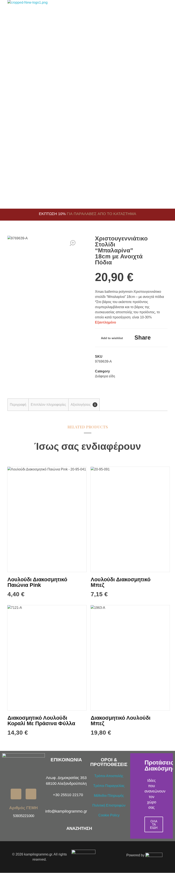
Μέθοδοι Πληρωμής (109, 795)
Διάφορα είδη (105, 376)
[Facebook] (16, 794)
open (72, 243)
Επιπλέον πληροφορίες (48, 404)
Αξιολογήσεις (83, 404)
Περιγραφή (18, 404)
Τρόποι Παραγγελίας (109, 786)
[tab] (17, 404)
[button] (134, 796)
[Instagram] (31, 794)
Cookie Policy (109, 815)
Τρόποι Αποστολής (108, 776)
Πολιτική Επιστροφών (108, 805)
